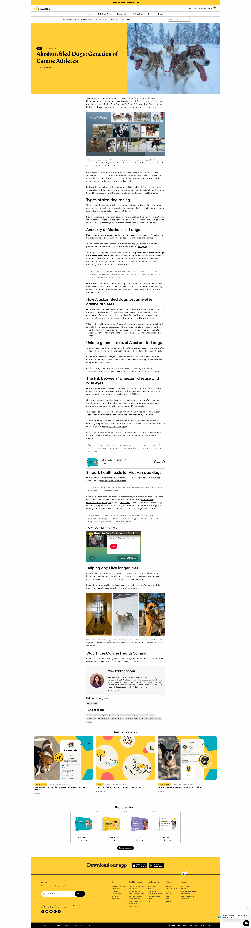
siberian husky (91, 718)
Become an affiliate (187, 896)
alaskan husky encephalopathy (97, 715)
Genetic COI (151, 898)
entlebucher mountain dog (134, 718)
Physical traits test (134, 898)
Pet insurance (116, 898)
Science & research (172, 888)
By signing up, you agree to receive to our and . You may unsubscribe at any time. (63, 906)
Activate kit (202, 8)
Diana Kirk (39, 793)
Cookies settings (78, 925)
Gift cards (115, 896)
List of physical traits (135, 901)
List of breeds (133, 888)
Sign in (209, 8)
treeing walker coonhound (153, 718)
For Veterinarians (117, 893)
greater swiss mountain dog (146, 715)
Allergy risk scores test (135, 896)
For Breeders (137, 14)
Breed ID (111, 837)
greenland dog (114, 715)
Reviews (168, 893)
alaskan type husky (117, 718)
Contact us (184, 888)
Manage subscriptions (191, 925)
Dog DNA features (135, 882)
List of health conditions (136, 893)
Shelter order (205, 925)
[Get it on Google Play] (156, 866)
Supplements (121, 14)
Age (139, 837)
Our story (168, 886)
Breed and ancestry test (136, 886)
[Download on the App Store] (139, 866)
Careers (168, 901)
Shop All (90, 14)
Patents (168, 891)
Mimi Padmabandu (44, 67)
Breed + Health (83, 837)
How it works (133, 903)
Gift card (161, 14)
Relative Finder (133, 906)
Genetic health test (135, 891)
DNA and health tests (118, 886)
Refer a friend (185, 893)
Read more (113, 691)
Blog (150, 14)
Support (184, 882)
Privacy (67, 925)
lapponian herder (103, 718)
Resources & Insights (74, 19)
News (92, 19)
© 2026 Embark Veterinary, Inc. (52, 925)
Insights (86, 19)
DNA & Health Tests (104, 14)
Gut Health (167, 837)
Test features (151, 886)
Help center (193, 8)
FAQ (148, 901)
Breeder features (153, 882)
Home (63, 19)
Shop (159, 462)
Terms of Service (73, 906)
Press (167, 898)
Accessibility (185, 898)
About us (169, 882)
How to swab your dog (188, 891)
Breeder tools (151, 888)
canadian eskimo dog (128, 715)
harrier (89, 722)
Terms (87, 925)
